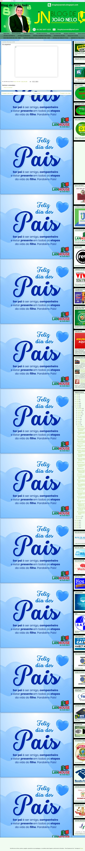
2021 (77, 403)
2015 (77, 525)
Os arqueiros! (80, 443)
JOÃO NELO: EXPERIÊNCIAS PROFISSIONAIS (42, 35)
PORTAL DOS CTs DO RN (73, 35)
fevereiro (79, 516)
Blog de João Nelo (15, 5)
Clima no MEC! (80, 439)
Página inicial (6, 33)
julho (78, 417)
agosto (79, 415)
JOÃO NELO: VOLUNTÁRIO (55, 33)
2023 (77, 399)
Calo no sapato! (80, 426)
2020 (77, 405)
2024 (77, 397)
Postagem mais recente (7, 93)
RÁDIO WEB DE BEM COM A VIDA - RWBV (12, 37)
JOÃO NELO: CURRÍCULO (28, 33)
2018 (77, 520)
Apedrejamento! (80, 468)
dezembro (79, 408)
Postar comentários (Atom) (38, 96)
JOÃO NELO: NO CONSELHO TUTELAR (60, 37)
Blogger (81, 848)
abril (78, 423)
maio (78, 421)
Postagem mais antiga (65, 93)
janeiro (79, 518)
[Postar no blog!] (34, 81)
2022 (77, 401)
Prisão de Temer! (80, 462)
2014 (77, 527)
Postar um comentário (8, 87)
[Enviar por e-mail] (32, 81)
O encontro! (79, 474)
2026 (77, 394)
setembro (79, 413)
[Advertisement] (80, 162)
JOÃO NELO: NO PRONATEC (9, 35)
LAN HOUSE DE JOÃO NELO (59, 35)
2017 (77, 522)
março (78, 424)
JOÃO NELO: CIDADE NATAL (69, 33)
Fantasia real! (80, 490)
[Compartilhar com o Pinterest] (37, 81)
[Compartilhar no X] (35, 81)
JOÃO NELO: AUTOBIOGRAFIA (24, 35)
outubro (79, 412)
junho (78, 419)
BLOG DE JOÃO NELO (16, 33)
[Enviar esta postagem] (30, 81)
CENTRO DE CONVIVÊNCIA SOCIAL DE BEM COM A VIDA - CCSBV (36, 37)
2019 (77, 407)
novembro (79, 410)
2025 (77, 396)
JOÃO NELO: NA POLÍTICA (41, 33)
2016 (77, 523)
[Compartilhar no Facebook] (36, 81)
